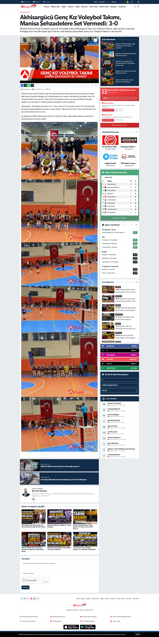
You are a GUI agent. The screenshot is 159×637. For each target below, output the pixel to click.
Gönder (25, 587)
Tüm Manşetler (56, 621)
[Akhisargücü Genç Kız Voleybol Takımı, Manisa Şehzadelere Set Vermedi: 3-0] (59, 60)
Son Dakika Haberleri (88, 621)
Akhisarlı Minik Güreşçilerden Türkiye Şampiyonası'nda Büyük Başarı (33, 549)
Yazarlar (47, 2)
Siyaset (70, 6)
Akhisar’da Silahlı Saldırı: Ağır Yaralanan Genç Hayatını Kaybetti (125, 309)
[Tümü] (136, 132)
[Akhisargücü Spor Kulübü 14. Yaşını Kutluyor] (59, 516)
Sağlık (77, 6)
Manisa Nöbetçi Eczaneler (30, 616)
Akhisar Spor (55, 6)
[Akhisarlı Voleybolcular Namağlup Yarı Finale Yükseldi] (59, 539)
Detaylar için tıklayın (120, 218)
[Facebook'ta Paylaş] (22, 85)
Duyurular (122, 6)
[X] (24, 598)
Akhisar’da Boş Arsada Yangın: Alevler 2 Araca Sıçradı (125, 291)
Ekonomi (84, 6)
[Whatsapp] (38, 598)
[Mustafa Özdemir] (26, 492)
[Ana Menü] (138, 7)
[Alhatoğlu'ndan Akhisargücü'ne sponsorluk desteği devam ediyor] (34, 516)
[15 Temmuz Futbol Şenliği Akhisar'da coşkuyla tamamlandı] (85, 539)
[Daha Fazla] (32, 85)
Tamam (137, 634)
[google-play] (88, 627)
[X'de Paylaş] (25, 85)
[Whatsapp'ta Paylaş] (28, 85)
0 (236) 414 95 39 (109, 110)
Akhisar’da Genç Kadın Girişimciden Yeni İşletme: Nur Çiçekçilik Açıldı (125, 300)
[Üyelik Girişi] (137, 2)
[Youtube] (31, 598)
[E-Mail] (33, 499)
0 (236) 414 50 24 (109, 120)
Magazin (114, 6)
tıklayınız (129, 634)
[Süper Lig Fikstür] (136, 225)
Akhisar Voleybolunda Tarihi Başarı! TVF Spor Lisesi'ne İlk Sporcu (83, 526)
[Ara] (135, 7)
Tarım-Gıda (93, 6)
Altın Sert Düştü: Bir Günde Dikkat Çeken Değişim (125, 337)
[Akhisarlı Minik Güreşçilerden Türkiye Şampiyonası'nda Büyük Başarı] (34, 539)
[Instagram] (28, 598)
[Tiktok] (34, 598)
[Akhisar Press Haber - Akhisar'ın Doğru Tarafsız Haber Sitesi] (28, 6)
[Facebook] (21, 598)
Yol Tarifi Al (120, 110)
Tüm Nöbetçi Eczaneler (120, 125)
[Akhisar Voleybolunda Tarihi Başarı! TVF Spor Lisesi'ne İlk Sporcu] (85, 516)
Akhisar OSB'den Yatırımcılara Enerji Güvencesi (125, 327)
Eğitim (64, 6)
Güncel (46, 6)
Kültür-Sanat (104, 6)
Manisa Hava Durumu (59, 616)
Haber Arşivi (116, 621)
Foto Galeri (26, 2)
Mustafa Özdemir (27, 89)
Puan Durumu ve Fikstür (29, 621)
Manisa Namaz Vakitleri (90, 616)
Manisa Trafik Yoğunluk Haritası (122, 616)
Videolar (37, 2)
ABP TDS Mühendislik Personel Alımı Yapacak (124, 318)
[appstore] (71, 627)
